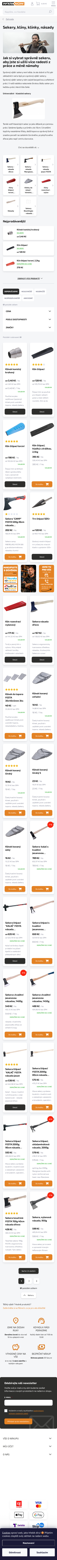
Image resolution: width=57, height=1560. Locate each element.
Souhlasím (42, 1552)
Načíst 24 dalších (29, 1271)
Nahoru (31, 1295)
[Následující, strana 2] (29, 1281)
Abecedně (28, 298)
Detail (15, 412)
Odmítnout (15, 1552)
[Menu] (53, 3)
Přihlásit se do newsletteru (18, 1421)
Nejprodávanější (12, 298)
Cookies (6, 1532)
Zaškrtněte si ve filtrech (14, 1308)
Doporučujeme (11, 291)
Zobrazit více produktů (29, 278)
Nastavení (28, 1542)
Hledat (50, 12)
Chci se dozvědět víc (27, 147)
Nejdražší (40, 291)
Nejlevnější (26, 291)
